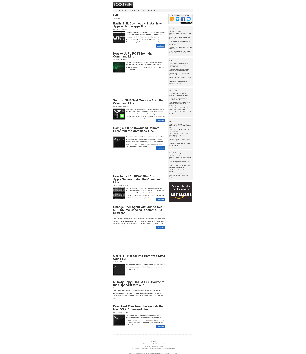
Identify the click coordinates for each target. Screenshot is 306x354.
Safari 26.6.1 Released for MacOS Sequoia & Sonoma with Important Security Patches (178, 65)
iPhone (127, 11)
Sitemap (165, 344)
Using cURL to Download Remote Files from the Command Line (136, 129)
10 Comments (124, 185)
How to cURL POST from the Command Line (133, 54)
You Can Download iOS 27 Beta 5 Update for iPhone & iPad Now (178, 108)
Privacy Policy (158, 344)
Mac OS (121, 11)
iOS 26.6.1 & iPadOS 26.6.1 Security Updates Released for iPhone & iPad (179, 69)
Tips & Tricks (137, 11)
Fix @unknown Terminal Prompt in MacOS (178, 170)
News (144, 11)
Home (115, 11)
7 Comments (123, 262)
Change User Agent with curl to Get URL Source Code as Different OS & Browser (137, 210)
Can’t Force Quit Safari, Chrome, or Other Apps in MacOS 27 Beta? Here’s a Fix (180, 33)
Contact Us (151, 344)
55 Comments (124, 106)
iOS (149, 11)
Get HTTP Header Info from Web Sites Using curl (139, 257)
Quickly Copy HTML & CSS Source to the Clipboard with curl (138, 283)
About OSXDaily (143, 344)
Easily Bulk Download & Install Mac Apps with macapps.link (137, 24)
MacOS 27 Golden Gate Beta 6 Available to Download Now (180, 78)
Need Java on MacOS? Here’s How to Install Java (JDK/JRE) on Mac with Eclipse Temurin (179, 175)
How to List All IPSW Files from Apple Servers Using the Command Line (137, 179)
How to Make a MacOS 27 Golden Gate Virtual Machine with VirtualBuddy (180, 52)
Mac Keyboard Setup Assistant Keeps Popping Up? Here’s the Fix (179, 166)
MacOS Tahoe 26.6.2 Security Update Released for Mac (179, 74)
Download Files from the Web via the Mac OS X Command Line (138, 307)
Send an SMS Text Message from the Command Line (138, 101)
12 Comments (124, 312)
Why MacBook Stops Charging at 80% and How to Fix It (179, 162)
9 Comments (124, 59)
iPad (131, 11)
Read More (160, 46)
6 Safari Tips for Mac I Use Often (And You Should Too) (179, 38)
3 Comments (124, 29)
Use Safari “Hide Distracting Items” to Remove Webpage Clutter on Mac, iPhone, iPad (179, 43)
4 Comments (123, 288)
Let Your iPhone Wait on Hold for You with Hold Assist (180, 47)
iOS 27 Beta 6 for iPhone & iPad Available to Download (178, 82)
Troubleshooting (155, 11)
